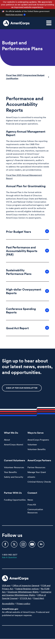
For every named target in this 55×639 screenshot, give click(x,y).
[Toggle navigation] (50, 24)
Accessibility (8, 603)
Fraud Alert (38, 598)
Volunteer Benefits (37, 449)
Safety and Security (13, 477)
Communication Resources (35, 511)
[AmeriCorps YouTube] (32, 545)
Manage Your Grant (37, 472)
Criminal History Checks (39, 481)
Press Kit (32, 504)
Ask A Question (9, 557)
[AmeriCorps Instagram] (23, 545)
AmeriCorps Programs (38, 439)
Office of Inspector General (25, 585)
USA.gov (6, 585)
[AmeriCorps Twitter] (14, 545)
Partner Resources (36, 467)
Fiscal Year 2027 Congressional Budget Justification (25, 77)
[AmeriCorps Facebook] (5, 545)
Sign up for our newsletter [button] (22, 388)
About (7, 439)
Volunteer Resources (14, 467)
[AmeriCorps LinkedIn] (41, 545)
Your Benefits (10, 472)
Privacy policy (23, 603)
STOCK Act (25, 598)
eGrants (31, 477)
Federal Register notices (27, 588)
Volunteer (32, 444)
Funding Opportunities (15, 499)
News (30, 499)
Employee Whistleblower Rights (23, 592)
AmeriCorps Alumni (13, 444)
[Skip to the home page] (16, 23)
